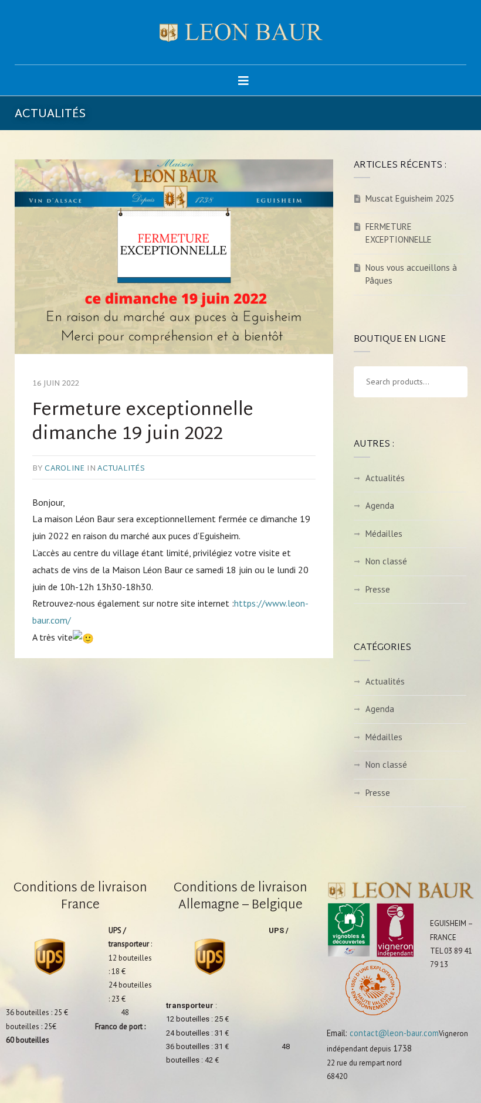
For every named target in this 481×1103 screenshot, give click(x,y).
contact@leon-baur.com (394, 1033)
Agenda (379, 505)
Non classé (386, 561)
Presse (377, 589)
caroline (64, 469)
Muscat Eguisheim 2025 (409, 198)
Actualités (121, 469)
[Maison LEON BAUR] (241, 32)
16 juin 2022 (56, 384)
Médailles (383, 533)
